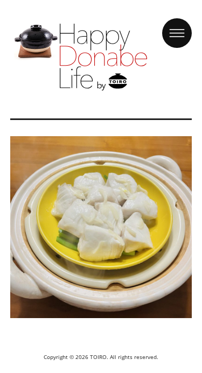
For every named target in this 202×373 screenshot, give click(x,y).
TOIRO (98, 357)
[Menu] (177, 23)
